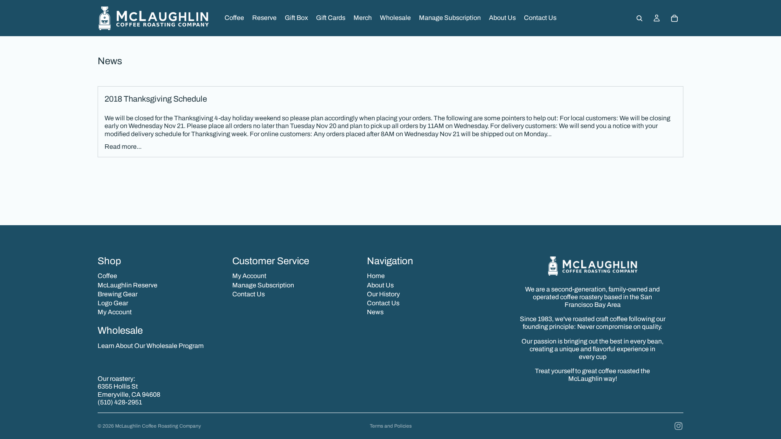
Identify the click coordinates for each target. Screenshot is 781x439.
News (375, 312)
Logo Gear (113, 303)
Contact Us (248, 294)
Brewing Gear (117, 294)
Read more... (123, 146)
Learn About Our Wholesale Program (151, 345)
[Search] (639, 18)
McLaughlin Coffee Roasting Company (158, 426)
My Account (115, 312)
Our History (383, 294)
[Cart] (674, 18)
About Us (380, 285)
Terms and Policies (391, 426)
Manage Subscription (263, 285)
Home (376, 275)
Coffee (107, 275)
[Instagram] (678, 426)
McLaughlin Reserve (127, 285)
